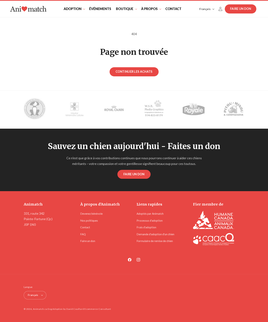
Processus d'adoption (150, 220)
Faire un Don (134, 174)
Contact (85, 227)
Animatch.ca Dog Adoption (48, 309)
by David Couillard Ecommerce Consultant (87, 309)
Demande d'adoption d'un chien (155, 234)
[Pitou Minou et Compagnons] (233, 109)
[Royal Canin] (114, 109)
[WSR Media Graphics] (154, 109)
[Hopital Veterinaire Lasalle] (74, 109)
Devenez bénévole (91, 213)
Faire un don (240, 9)
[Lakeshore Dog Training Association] (35, 109)
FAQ (83, 234)
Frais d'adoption (146, 227)
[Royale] (194, 109)
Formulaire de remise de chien (155, 241)
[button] (74, 8)
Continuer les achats (134, 71)
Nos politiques (89, 220)
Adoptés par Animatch (150, 213)
